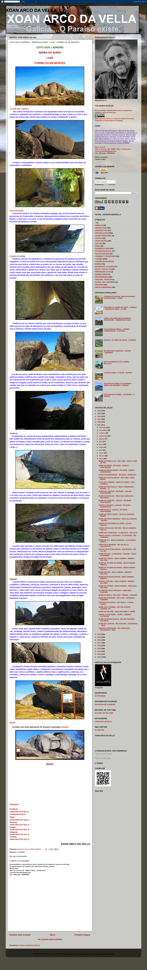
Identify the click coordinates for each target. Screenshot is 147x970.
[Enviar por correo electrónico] (49, 849)
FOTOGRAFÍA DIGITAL (103, 251)
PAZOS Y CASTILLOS (103, 269)
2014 (99, 651)
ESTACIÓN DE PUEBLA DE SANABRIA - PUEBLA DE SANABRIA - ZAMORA (118, 384)
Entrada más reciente (19, 935)
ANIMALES (99, 225)
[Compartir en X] (54, 849)
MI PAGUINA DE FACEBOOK (105, 704)
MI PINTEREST (100, 696)
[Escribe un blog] (51, 849)
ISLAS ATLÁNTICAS (102, 254)
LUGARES (21, 852)
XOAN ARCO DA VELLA (31, 10)
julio (101, 441)
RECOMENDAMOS (101, 277)
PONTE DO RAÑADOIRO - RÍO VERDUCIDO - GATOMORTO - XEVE (115, 629)
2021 (99, 425)
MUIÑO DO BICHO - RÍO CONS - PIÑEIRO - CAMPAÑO (118, 595)
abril (101, 450)
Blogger (111, 954)
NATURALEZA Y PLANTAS (104, 266)
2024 (99, 416)
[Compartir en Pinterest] (58, 849)
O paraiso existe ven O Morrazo (103, 753)
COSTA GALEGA (101, 241)
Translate (111, 184)
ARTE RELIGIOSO (101, 233)
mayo (101, 447)
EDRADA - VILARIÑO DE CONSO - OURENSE (120, 340)
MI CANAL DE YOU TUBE (104, 713)
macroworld (87, 954)
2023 (99, 419)
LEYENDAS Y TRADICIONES (105, 256)
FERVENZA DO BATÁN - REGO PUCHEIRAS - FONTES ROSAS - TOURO (120, 297)
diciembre (103, 427)
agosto (102, 439)
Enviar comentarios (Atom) (30, 945)
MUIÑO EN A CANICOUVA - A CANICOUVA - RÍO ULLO (118, 533)
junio (101, 444)
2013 (99, 654)
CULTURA (98, 243)
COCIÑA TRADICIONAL (103, 236)
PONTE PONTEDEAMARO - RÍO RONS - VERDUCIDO (117, 475)
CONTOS (98, 238)
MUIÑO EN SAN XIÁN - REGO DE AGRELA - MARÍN (117, 611)
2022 (99, 422)
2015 (99, 648)
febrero (102, 456)
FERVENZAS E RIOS (102, 248)
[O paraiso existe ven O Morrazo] (96, 756)
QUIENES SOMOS (101, 274)
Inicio (52, 935)
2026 (99, 411)
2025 (99, 413)
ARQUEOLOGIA (100, 228)
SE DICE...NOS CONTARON (105, 282)
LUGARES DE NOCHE (103, 261)
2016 (99, 645)
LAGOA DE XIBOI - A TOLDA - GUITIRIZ (118, 373)
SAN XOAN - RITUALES (103, 279)
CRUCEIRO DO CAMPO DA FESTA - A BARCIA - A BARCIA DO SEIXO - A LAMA (120, 308)
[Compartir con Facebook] (56, 849)
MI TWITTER (99, 730)
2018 (99, 640)
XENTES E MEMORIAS (103, 287)
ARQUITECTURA (101, 230)
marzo (101, 453)
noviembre (103, 430)
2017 (99, 643)
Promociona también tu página (103, 758)
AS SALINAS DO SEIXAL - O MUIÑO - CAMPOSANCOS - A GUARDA (117, 330)
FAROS (97, 246)
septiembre (103, 436)
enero (101, 458)
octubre (102, 433)
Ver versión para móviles (50, 939)
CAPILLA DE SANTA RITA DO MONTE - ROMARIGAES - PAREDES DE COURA (118, 319)
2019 (99, 637)
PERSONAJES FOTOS (103, 272)
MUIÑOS (98, 264)
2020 (99, 634)
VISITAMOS (99, 285)
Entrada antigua (82, 935)
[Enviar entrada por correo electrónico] (45, 849)
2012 (99, 657)
